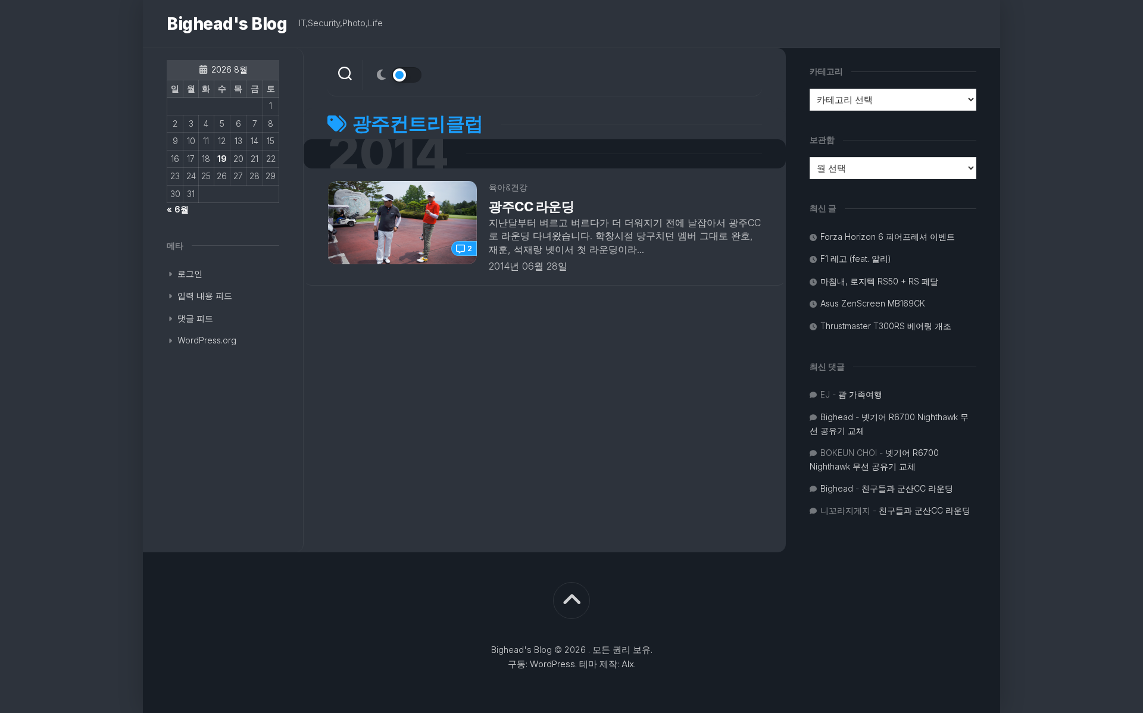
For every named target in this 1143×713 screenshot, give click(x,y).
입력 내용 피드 (204, 295)
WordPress (552, 664)
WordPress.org (206, 340)
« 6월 (178, 209)
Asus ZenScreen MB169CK (872, 303)
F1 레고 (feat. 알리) (855, 259)
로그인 (189, 273)
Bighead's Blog (227, 24)
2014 (387, 153)
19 (222, 159)
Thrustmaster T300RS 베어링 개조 (885, 326)
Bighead (836, 417)
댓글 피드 (195, 318)
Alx (628, 664)
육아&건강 (508, 187)
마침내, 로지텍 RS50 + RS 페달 (879, 281)
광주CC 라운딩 (531, 206)
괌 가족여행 (860, 394)
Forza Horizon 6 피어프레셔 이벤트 (887, 237)
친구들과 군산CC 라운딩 (907, 488)
